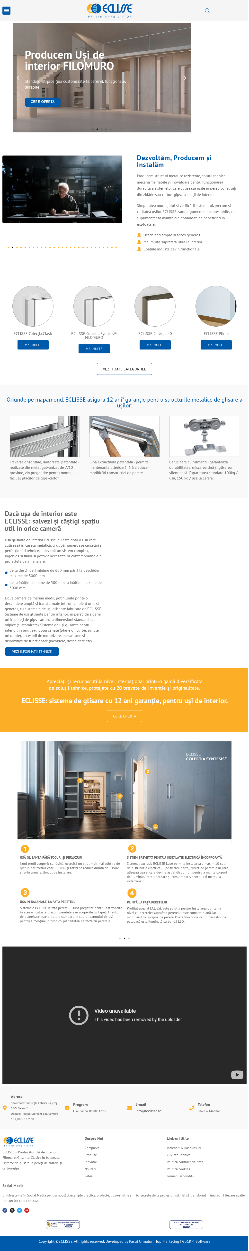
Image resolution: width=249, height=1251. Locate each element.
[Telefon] (191, 1107)
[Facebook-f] (4, 1210)
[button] (6, 11)
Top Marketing (167, 1241)
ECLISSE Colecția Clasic (33, 333)
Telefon (204, 1104)
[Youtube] (26, 1210)
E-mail (140, 1104)
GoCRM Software (196, 1241)
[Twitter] (19, 1210)
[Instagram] (12, 1210)
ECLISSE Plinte (216, 333)
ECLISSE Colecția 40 (155, 333)
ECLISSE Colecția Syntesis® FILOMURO (94, 335)
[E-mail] (129, 1107)
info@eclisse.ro (148, 1110)
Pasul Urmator (140, 1241)
